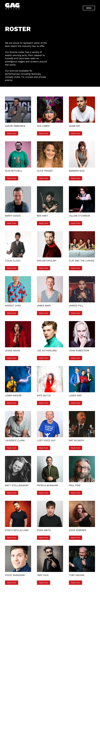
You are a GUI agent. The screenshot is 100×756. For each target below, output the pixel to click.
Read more (11, 133)
